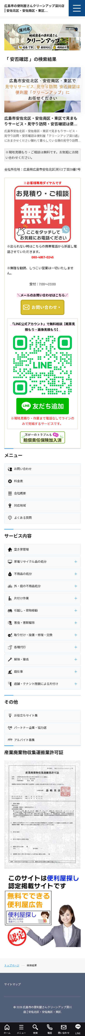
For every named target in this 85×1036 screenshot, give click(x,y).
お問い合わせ (44, 307)
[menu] (77, 8)
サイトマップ (12, 984)
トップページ (11, 965)
